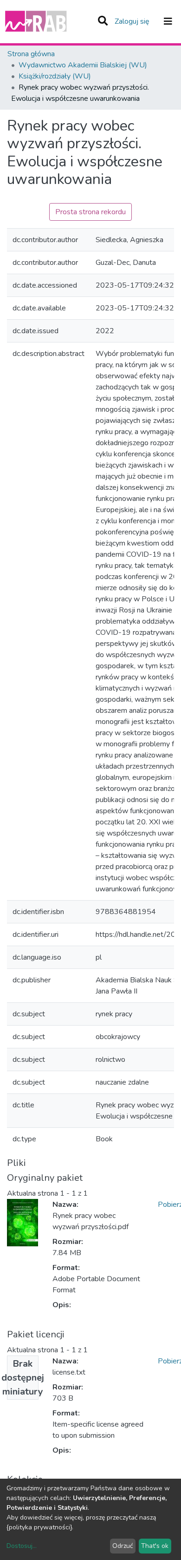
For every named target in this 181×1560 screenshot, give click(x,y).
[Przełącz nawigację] (168, 21)
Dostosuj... (21, 1545)
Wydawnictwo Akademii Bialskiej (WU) (83, 65)
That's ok (154, 1545)
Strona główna (31, 54)
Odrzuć (122, 1545)
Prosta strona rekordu (90, 212)
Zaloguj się (133, 21)
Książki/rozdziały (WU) (55, 76)
